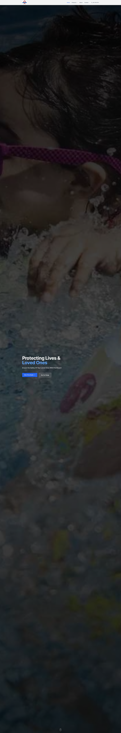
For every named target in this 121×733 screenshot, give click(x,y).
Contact (86, 2)
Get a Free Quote (29, 375)
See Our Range (45, 375)
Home (68, 2)
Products (74, 2)
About (80, 2)
